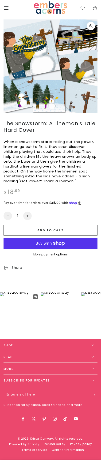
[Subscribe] (94, 394)
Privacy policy (81, 444)
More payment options (50, 254)
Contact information (68, 450)
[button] (83, 8)
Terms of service (34, 450)
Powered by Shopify (24, 444)
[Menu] (6, 8)
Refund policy (55, 444)
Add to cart (50, 230)
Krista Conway (41, 439)
